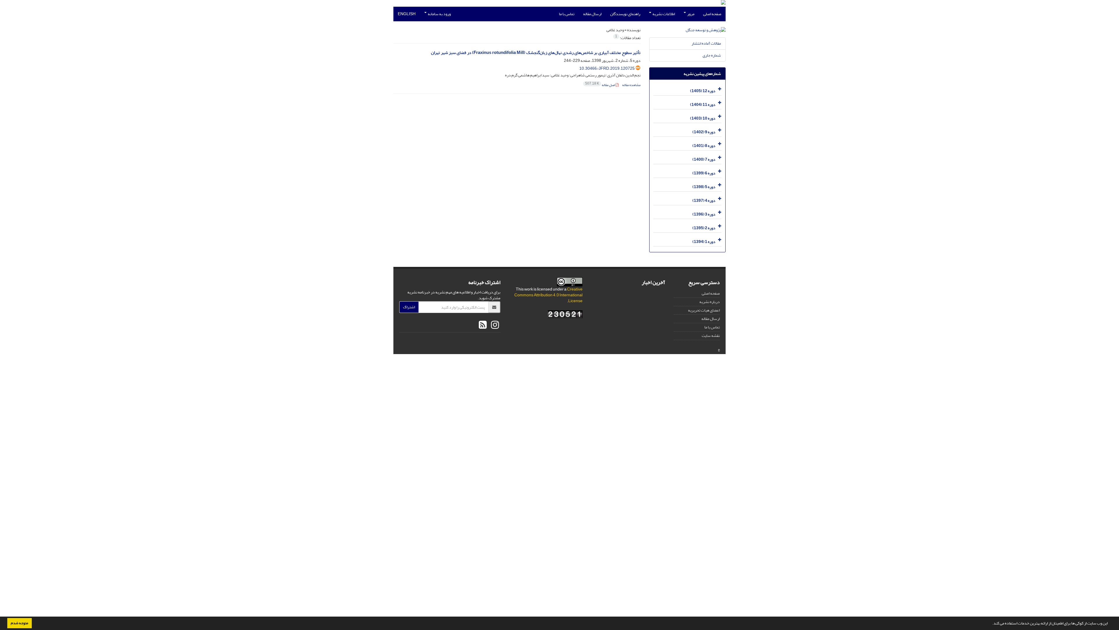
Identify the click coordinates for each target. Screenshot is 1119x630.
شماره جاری (712, 55)
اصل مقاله (600, 85)
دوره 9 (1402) (703, 132)
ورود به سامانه (439, 14)
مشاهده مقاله (631, 85)
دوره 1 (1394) (703, 242)
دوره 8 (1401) (703, 146)
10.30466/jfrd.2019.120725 (607, 68)
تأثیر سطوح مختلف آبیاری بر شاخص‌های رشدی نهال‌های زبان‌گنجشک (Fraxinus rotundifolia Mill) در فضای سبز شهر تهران (536, 52)
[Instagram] (494, 325)
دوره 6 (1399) (703, 173)
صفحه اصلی (712, 14)
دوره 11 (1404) (702, 104)
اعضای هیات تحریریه (704, 310)
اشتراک (409, 307)
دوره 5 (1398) (703, 187)
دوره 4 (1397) (703, 200)
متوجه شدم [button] (19, 623)
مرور (690, 14)
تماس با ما (566, 14)
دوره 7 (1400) (703, 159)
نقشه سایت (711, 336)
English (407, 14)
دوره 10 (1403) (702, 118)
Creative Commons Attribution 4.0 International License (548, 295)
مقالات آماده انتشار (706, 43)
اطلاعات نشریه (663, 14)
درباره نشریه (709, 302)
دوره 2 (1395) (703, 228)
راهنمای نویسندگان (625, 14)
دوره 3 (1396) (703, 214)
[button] (991, 624)
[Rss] (482, 325)
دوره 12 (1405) (702, 91)
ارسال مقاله (592, 14)
